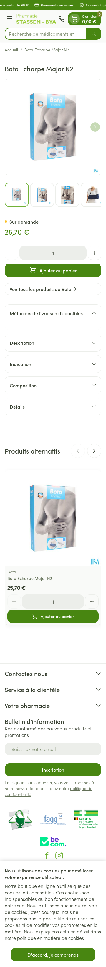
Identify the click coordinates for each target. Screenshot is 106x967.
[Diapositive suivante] (94, 451)
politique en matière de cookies (50, 938)
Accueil (11, 50)
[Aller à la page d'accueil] (36, 19)
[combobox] (46, 34)
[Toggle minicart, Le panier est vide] (74, 19)
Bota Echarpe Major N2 (29, 578)
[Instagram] (59, 855)
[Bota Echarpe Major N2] (53, 518)
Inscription (53, 769)
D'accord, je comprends (53, 954)
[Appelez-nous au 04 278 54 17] (61, 19)
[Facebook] (46, 855)
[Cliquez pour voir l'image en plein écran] (53, 127)
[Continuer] (95, 127)
